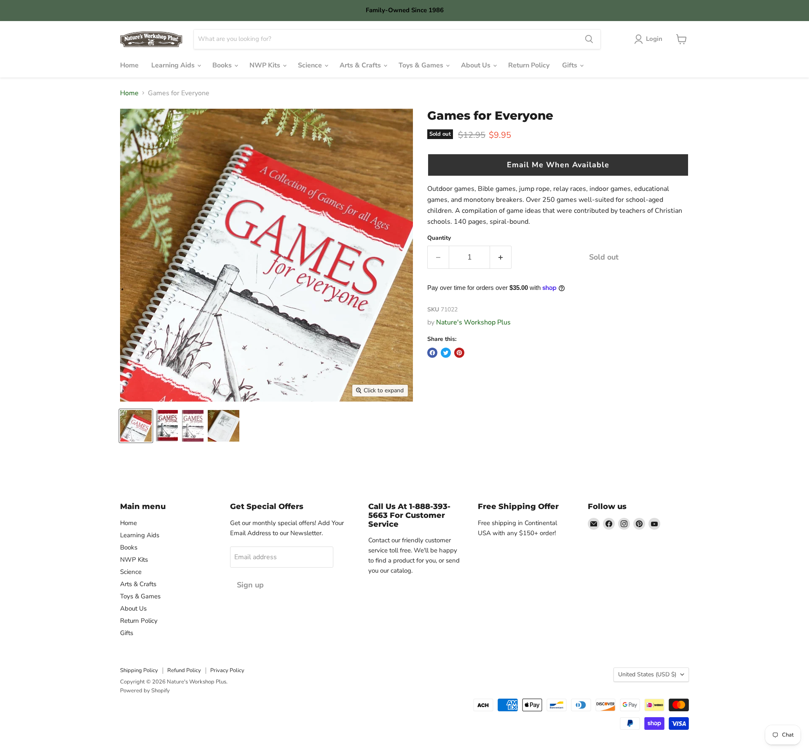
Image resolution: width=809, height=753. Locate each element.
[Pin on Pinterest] (459, 353)
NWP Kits (265, 65)
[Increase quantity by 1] (501, 257)
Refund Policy (184, 670)
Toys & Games (422, 65)
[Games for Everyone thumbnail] (136, 425)
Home (129, 65)
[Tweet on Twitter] (446, 353)
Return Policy (528, 65)
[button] (558, 165)
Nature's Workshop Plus (473, 322)
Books (222, 65)
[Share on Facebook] (432, 353)
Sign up (250, 585)
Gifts (570, 65)
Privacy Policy (227, 670)
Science (311, 65)
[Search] (589, 39)
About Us (476, 65)
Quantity (439, 238)
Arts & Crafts (361, 65)
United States (647, 674)
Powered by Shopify (145, 690)
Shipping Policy (139, 670)
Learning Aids (173, 65)
